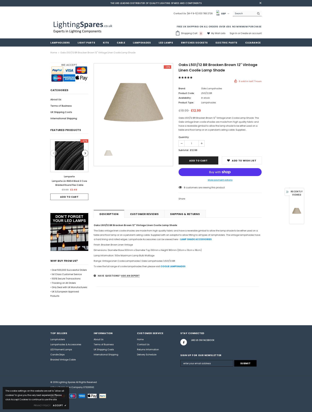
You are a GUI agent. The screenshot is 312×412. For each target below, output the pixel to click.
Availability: (185, 97)
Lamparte (69, 176)
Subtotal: (184, 150)
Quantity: (184, 137)
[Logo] (83, 27)
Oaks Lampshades (211, 88)
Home (53, 52)
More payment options (220, 179)
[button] (186, 77)
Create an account (251, 33)
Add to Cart (69, 197)
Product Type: (186, 102)
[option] (69, 169)
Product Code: (186, 93)
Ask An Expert (130, 275)
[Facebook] (183, 342)
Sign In (234, 33)
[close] (260, 3)
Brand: (182, 88)
